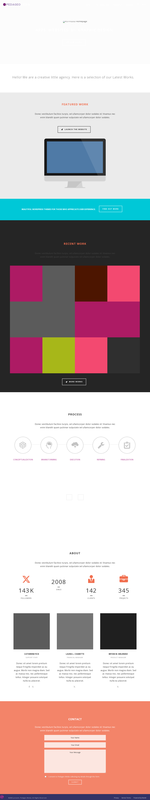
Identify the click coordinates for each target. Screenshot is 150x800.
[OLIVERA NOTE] (95, 327)
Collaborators (102, 5)
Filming (91, 275)
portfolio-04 (26, 272)
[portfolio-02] (95, 292)
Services (129, 5)
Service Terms (126, 798)
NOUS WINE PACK (91, 343)
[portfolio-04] (30, 292)
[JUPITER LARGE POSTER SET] (127, 363)
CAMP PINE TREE (123, 307)
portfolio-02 (91, 272)
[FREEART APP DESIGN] (62, 363)
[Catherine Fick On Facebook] (29, 686)
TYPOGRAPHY (26, 347)
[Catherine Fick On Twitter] (33, 686)
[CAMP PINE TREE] (127, 327)
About (88, 5)
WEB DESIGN (58, 347)
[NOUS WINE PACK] (95, 363)
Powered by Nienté (140, 798)
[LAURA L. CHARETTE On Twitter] (74, 686)
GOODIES (26, 311)
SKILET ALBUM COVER (26, 343)
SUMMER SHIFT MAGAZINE (59, 307)
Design (58, 275)
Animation (26, 275)
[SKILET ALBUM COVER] (30, 363)
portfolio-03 (58, 272)
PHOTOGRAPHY (123, 275)
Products (117, 5)
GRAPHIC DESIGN (123, 311)
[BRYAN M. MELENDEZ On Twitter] (118, 686)
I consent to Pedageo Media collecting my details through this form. (74, 777)
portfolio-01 (123, 272)
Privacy (116, 798)
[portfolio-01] (127, 292)
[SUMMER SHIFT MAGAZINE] (62, 327)
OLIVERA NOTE (91, 307)
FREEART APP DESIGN (58, 343)
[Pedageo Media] (2, 797)
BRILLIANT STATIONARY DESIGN (26, 306)
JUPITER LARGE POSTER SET (123, 343)
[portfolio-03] (62, 292)
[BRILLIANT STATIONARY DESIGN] (30, 327)
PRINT (91, 311)
